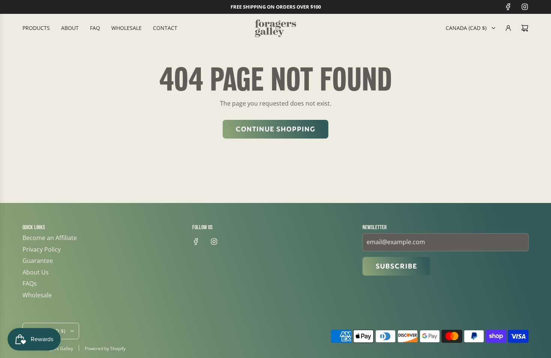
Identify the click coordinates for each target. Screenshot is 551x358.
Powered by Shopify (105, 348)
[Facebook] (508, 6)
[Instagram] (525, 6)
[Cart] (525, 28)
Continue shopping (275, 129)
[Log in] (508, 28)
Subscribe (396, 266)
